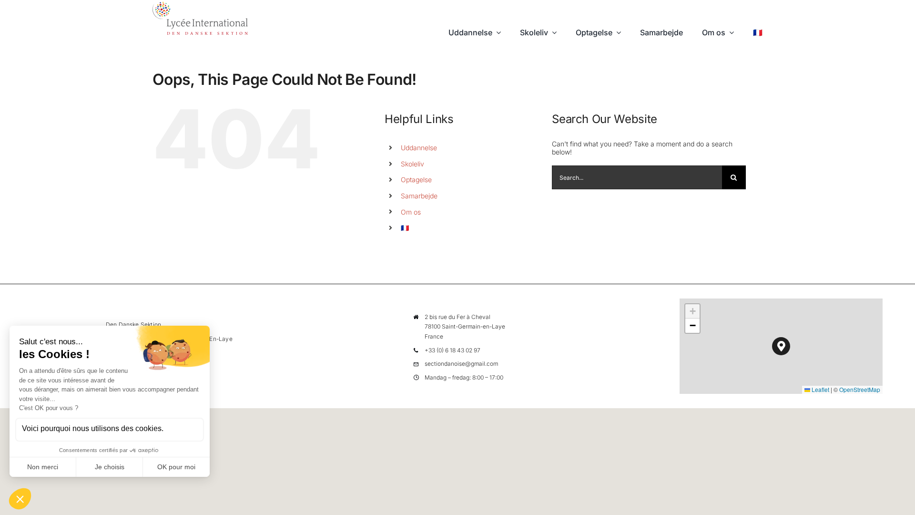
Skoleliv (412, 164)
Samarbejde (419, 196)
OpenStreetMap (859, 389)
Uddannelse (419, 148)
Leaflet (819, 389)
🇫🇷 (405, 228)
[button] (781, 346)
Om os (411, 212)
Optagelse (416, 179)
